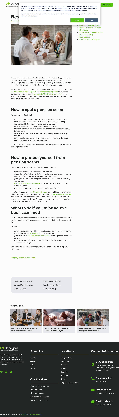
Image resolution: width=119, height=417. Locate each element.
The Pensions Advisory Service (39, 236)
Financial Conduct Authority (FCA (23, 92)
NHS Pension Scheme (39, 192)
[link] (15, 6)
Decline (91, 20)
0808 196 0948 (101, 382)
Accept (77, 20)
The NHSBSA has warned (61, 194)
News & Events (84, 37)
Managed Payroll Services (23, 285)
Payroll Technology (86, 35)
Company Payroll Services (23, 281)
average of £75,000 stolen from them (48, 94)
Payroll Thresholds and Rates (90, 28)
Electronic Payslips (50, 289)
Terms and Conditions (35, 414)
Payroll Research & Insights (89, 39)
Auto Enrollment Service (52, 285)
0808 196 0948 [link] (106, 4)
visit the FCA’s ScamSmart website (27, 183)
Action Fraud (34, 233)
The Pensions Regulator (49, 92)
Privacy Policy (25, 414)
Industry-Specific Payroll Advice (90, 32)
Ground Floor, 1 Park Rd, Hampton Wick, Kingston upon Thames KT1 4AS (107, 367)
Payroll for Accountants (52, 281)
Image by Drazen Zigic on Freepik (23, 258)
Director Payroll (20, 289)
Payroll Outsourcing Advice (89, 25)
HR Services (83, 30)
